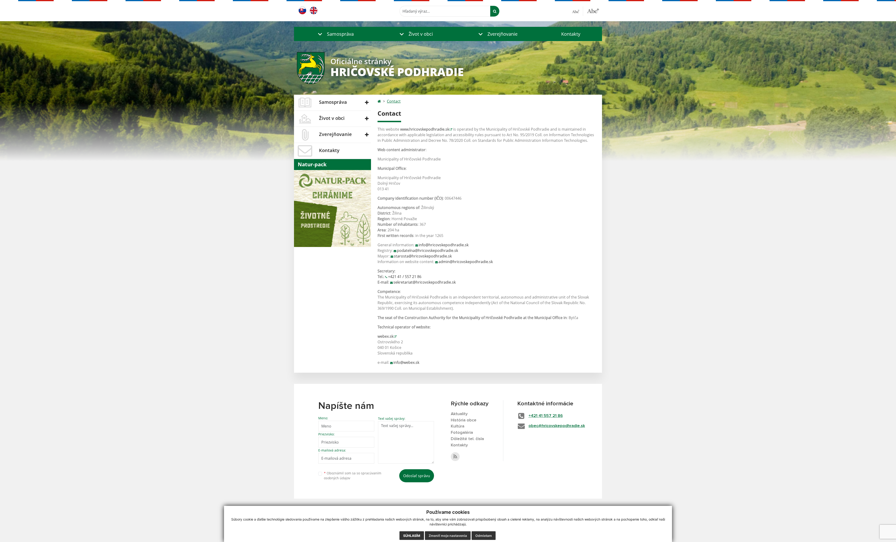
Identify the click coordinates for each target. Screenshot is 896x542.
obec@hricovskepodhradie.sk (556, 426)
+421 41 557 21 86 (545, 416)
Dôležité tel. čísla (467, 439)
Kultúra (457, 426)
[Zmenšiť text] (577, 11)
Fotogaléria (462, 433)
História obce (463, 420)
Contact (394, 101)
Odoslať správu (416, 475)
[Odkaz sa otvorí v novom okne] (455, 456)
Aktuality (459, 414)
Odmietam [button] (483, 536)
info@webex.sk (406, 362)
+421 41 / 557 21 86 (404, 276)
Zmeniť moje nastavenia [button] (448, 536)
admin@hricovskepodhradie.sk (465, 261)
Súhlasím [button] (411, 536)
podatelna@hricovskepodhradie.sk (427, 250)
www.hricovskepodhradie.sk (424, 129)
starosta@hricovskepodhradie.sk (423, 256)
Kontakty (570, 34)
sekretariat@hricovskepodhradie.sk (424, 282)
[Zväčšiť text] (593, 10)
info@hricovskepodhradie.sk (444, 244)
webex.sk (385, 336)
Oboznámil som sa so (352, 475)
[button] (335, 34)
